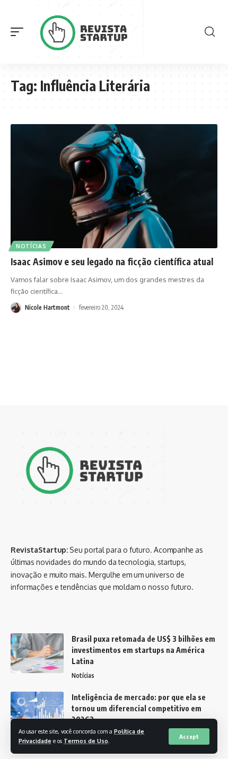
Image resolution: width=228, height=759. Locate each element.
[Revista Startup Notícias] (88, 32)
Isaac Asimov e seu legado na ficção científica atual (112, 261)
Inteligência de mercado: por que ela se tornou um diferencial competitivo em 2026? (139, 708)
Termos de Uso (86, 740)
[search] (209, 31)
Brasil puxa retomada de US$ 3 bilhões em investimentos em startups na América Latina (143, 650)
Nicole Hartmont (47, 307)
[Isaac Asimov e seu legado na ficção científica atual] (114, 186)
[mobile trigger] (20, 32)
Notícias (31, 246)
